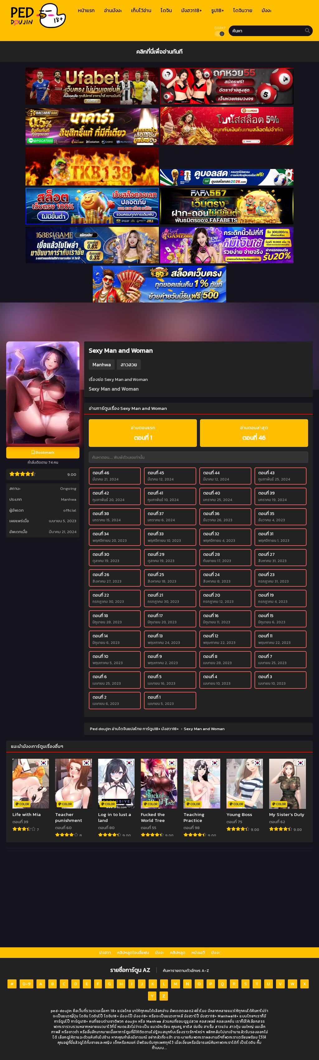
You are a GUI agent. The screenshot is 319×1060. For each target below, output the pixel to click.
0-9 (26, 984)
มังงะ (159, 952)
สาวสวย (129, 364)
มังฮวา (105, 952)
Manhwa (68, 499)
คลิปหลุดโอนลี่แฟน (133, 952)
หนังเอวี (198, 952)
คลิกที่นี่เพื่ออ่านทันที (159, 51)
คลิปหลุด (177, 952)
